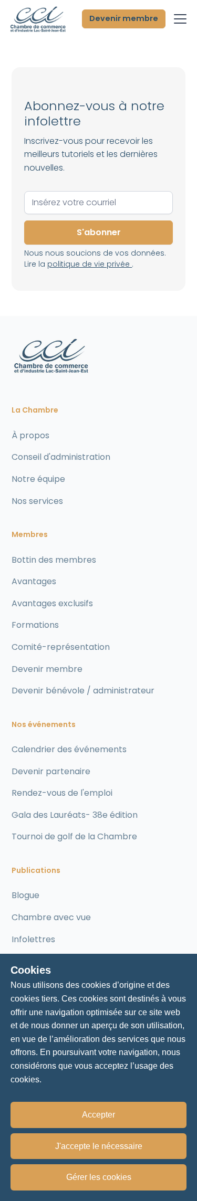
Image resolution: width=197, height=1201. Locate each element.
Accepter (98, 1114)
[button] (178, 18)
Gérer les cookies (98, 1177)
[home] (37, 19)
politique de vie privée (89, 264)
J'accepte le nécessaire (98, 1146)
